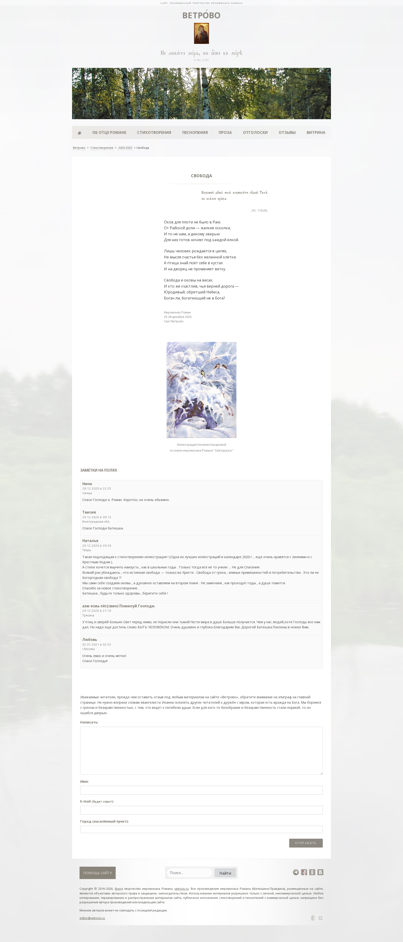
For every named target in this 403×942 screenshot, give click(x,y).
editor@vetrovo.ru (92, 918)
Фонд (119, 888)
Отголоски (255, 132)
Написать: (89, 722)
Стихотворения (154, 132)
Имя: (84, 781)
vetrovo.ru (181, 888)
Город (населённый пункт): (104, 821)
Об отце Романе (109, 132)
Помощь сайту (97, 873)
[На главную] (201, 3)
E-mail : (97, 801)
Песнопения (195, 132)
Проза (225, 132)
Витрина (316, 132)
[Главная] (79, 132)
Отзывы (287, 132)
